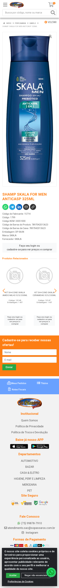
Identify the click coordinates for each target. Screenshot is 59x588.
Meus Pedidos (18, 383)
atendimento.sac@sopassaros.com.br (31, 528)
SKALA (13, 235)
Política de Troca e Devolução (29, 432)
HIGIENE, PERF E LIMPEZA (29, 478)
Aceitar (13, 575)
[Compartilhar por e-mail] (26, 207)
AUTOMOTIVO (29, 460)
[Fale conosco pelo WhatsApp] (51, 572)
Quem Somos (29, 420)
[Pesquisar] (53, 12)
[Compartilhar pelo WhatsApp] (5, 207)
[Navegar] (3, 291)
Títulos (44, 383)
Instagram (31, 532)
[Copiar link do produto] (33, 207)
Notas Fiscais (18, 389)
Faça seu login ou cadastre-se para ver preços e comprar (29, 247)
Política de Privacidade (30, 426)
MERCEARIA (29, 484)
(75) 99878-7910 (31, 523)
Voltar (51, 22)
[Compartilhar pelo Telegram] (12, 207)
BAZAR (29, 466)
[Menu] (5, 5)
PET (29, 490)
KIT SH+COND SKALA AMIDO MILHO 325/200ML (15, 293)
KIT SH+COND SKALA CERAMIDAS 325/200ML (44, 293)
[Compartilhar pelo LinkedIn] (19, 207)
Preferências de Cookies (20, 581)
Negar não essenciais (36, 575)
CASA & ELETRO (29, 472)
